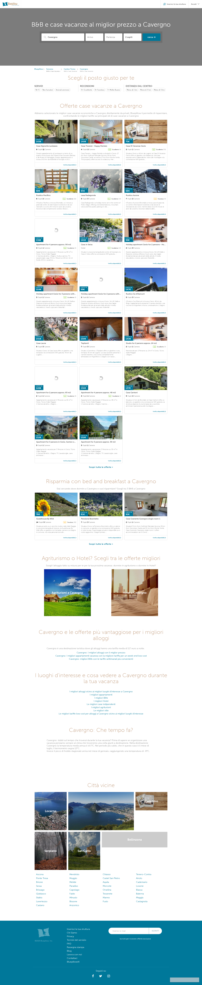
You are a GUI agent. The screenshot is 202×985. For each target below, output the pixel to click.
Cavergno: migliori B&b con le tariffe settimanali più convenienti (101, 659)
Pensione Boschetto (90, 519)
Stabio (39, 897)
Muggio (73, 878)
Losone (140, 886)
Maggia (139, 897)
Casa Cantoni (132, 392)
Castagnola (141, 901)
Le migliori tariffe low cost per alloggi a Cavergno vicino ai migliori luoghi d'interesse (101, 713)
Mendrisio (74, 874)
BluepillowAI (73, 961)
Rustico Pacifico (43, 195)
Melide (72, 882)
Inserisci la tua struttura (78, 929)
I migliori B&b (101, 697)
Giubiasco (41, 893)
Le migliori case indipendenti (101, 704)
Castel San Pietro (111, 878)
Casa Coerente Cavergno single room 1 (143, 519)
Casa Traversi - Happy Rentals (94, 146)
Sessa (39, 886)
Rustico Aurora (132, 195)
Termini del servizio (76, 940)
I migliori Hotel (101, 701)
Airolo (139, 878)
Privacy (70, 936)
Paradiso (73, 886)
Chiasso (107, 874)
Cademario (141, 882)
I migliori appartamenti (101, 694)
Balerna (140, 893)
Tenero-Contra (143, 874)
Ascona (39, 874)
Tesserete (107, 893)
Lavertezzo (41, 901)
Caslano (40, 905)
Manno (106, 897)
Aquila (106, 882)
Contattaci (72, 958)
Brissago (40, 889)
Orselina (107, 889)
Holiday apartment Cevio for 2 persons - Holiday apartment (152, 244)
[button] (93, 976)
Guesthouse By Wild (45, 519)
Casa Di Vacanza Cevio (136, 146)
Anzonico (74, 905)
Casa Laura (41, 343)
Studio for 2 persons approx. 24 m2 (141, 343)
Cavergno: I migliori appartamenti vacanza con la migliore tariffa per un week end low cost (101, 655)
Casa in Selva (86, 244)
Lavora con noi (74, 954)
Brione (39, 882)
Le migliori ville (101, 710)
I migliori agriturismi (101, 707)
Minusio (73, 897)
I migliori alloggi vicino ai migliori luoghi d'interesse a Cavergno (101, 691)
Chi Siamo (72, 932)
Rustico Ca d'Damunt (135, 294)
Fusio (105, 901)
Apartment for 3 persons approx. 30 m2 (98, 442)
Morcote (107, 886)
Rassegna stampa (75, 947)
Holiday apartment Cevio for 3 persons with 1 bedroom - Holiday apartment (69, 294)
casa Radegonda (88, 195)
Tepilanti (85, 343)
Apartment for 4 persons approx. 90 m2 (53, 244)
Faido (72, 893)
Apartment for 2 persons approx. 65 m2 (53, 392)
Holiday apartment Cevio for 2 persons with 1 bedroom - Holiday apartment (114, 294)
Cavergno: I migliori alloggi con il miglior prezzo (101, 652)
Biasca (139, 889)
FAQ (69, 943)
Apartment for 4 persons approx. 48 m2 (98, 392)
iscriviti (155, 931)
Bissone (73, 901)
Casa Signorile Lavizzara (46, 146)
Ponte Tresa (42, 878)
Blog (69, 950)
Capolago (74, 889)
